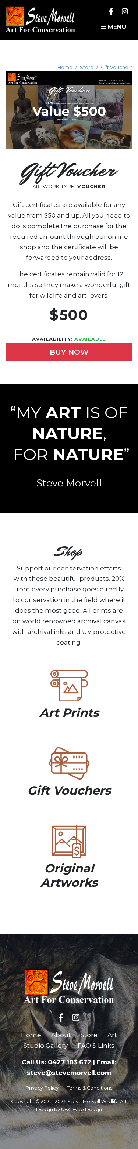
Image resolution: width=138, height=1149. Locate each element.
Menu (116, 26)
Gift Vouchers (116, 67)
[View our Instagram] (125, 11)
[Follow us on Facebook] (111, 11)
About (61, 1035)
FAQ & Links (96, 1045)
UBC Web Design (81, 1109)
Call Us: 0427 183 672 (56, 1062)
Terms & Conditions (89, 1088)
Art (112, 1035)
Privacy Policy (42, 1088)
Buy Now (69, 352)
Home (64, 67)
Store (86, 67)
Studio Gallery (46, 1045)
